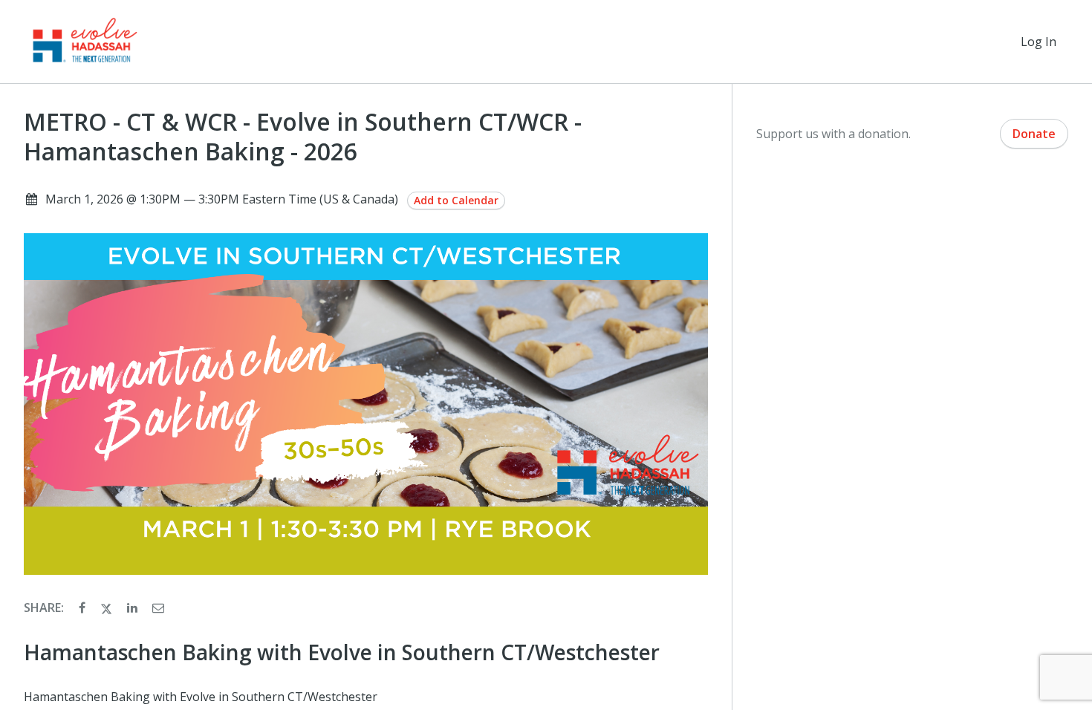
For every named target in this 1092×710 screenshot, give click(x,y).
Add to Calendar (456, 200)
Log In (1038, 41)
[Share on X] (107, 607)
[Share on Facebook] (83, 607)
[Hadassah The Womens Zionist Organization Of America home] (83, 41)
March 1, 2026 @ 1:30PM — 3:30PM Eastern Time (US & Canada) (221, 199)
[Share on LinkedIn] (133, 607)
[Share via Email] (158, 607)
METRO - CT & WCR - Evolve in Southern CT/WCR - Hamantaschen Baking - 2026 (303, 136)
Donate (1034, 134)
